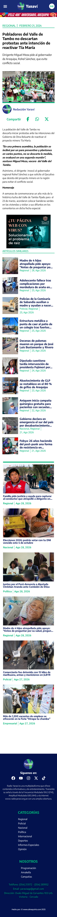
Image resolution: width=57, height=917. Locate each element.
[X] (46, 119)
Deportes (23, 840)
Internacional (25, 836)
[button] (5, 6)
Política (22, 832)
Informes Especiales (28, 844)
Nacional (22, 827)
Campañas (26, 876)
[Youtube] (21, 778)
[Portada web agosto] (28, 16)
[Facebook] (28, 119)
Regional (9, 25)
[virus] (28, 247)
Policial (22, 823)
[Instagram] (28, 778)
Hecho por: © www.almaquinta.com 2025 (28, 909)
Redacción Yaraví (24, 109)
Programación (28, 868)
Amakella (26, 872)
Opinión (22, 849)
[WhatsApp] (37, 119)
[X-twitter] (36, 778)
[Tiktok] (44, 778)
